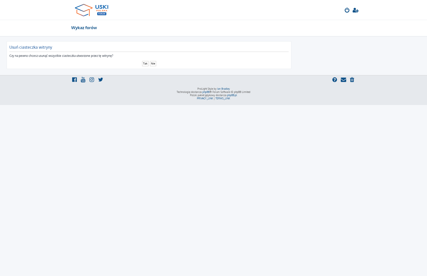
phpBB (206, 91)
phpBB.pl (232, 95)
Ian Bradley (223, 88)
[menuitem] (347, 10)
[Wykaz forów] (94, 9)
